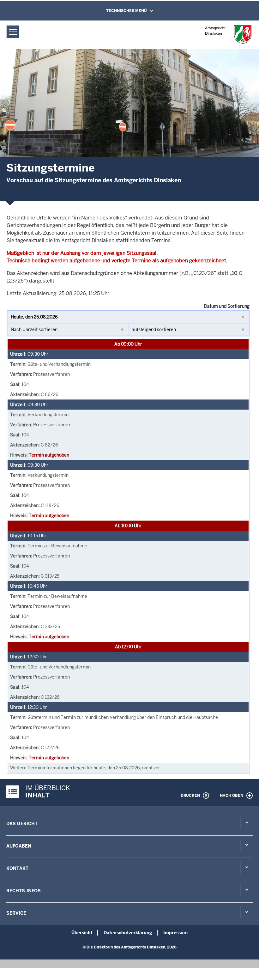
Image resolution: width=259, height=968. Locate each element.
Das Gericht (22, 823)
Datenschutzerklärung (128, 933)
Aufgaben (18, 846)
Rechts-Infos (23, 891)
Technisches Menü (126, 10)
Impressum (175, 933)
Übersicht (82, 933)
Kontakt (17, 868)
